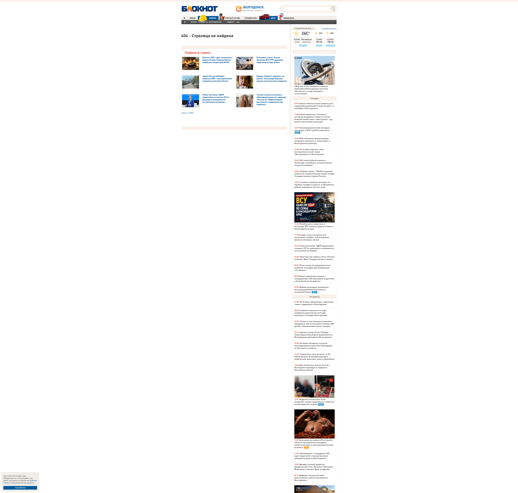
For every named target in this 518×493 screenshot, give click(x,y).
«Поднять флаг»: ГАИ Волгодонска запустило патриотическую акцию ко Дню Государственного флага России (314, 173)
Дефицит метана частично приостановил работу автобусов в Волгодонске (311, 477)
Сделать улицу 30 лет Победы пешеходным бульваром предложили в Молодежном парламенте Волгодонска (313, 334)
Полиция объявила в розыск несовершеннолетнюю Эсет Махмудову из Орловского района (313, 345)
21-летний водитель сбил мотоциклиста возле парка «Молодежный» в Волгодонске (309, 151)
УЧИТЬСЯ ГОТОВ (232, 18)
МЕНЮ (192, 18)
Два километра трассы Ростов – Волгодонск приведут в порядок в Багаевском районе (312, 367)
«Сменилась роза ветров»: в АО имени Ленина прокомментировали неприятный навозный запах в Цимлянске (314, 356)
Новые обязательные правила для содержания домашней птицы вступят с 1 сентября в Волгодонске (314, 105)
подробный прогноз (329, 28)
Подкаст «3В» (233, 22)
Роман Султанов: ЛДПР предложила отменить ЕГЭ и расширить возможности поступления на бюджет (314, 248)
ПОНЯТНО (20, 488)
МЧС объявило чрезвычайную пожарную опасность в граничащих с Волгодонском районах (312, 140)
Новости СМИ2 (187, 113)
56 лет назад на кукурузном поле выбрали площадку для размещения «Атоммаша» (312, 267)
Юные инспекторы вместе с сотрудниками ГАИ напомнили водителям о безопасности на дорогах (314, 278)
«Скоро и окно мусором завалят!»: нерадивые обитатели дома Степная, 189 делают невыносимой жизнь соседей (314, 323)
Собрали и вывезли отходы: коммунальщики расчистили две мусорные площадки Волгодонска (310, 312)
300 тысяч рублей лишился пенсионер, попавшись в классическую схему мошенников (313, 162)
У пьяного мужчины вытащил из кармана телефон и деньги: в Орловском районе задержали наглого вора (314, 184)
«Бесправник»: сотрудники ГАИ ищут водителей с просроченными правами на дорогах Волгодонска (311, 455)
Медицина (289, 18)
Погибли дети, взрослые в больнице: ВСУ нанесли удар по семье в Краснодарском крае (313, 226)
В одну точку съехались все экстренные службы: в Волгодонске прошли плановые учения (311, 237)
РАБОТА (212, 18)
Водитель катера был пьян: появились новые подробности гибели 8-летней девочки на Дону (314, 401)
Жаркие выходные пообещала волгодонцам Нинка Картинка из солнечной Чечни (311, 289)
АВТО (273, 18)
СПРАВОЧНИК (250, 18)
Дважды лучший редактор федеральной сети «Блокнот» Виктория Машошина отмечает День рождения (313, 466)
